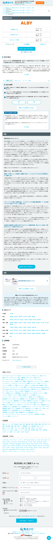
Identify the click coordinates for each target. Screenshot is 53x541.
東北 (3, 316)
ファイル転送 (31, 385)
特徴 (19, 101)
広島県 (11, 330)
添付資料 (4, 508)
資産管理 (37, 414)
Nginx (21, 447)
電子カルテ (20, 404)
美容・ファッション (16, 428)
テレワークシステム (39, 381)
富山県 (46, 322)
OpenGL (36, 447)
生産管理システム (45, 404)
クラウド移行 (30, 387)
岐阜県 (20, 322)
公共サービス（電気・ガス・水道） (11, 432)
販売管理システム (30, 410)
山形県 (24, 316)
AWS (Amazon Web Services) (41, 387)
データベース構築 (42, 393)
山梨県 (29, 322)
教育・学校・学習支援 (41, 430)
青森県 (11, 316)
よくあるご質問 (20, 532)
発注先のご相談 (40, 2)
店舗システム (37, 377)
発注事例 (32, 1)
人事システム (15, 399)
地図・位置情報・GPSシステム (25, 377)
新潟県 (38, 322)
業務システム (15, 29)
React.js (28, 443)
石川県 (42, 322)
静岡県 (16, 322)
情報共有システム (35, 389)
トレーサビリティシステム (9, 414)
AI (2, 440)
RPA (5, 440)
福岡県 (11, 333)
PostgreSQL (5, 443)
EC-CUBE (24, 445)
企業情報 (27, 44)
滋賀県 (29, 327)
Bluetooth (5, 449)
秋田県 (20, 316)
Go (35, 440)
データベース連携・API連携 (19, 395)
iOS (44, 445)
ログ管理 (42, 414)
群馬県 (39, 319)
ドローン (21, 440)
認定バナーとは (35, 533)
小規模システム (18, 381)
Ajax (48, 447)
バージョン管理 (6, 416)
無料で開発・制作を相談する (27, 48)
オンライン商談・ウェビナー (9, 403)
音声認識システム (19, 408)
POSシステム (38, 410)
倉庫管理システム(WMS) (8, 412)
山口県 (20, 330)
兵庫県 (16, 327)
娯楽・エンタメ (6, 428)
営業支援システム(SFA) (32, 401)
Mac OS (40, 445)
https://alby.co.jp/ (16, 360)
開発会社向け (18, 533)
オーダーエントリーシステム (9, 379)
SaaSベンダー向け (26, 533)
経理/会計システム (29, 408)
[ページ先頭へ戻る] (49, 537)
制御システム (5, 404)
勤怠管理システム (6, 399)
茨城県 (30, 319)
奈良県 (24, 327)
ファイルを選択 (23, 510)
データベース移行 (6, 395)
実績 (34, 101)
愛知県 (11, 322)
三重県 (24, 322)
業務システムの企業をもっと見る (26, 107)
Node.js (23, 449)
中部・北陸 (5, 322)
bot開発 (39, 397)
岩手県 (16, 316)
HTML (4, 442)
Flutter (40, 443)
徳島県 (33, 330)
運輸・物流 (41, 424)
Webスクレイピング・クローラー (10, 451)
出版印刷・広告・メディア (37, 426)
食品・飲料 (22, 424)
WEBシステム (15, 34)
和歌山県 (34, 327)
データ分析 (18, 376)
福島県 (33, 316)
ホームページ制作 (15, 40)
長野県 (33, 322)
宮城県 (29, 316)
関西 (3, 327)
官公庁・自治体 (25, 432)
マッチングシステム (26, 376)
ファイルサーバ (6, 383)
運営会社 (14, 532)
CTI (40, 401)
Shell (34, 442)
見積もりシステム (46, 401)
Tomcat (26, 447)
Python (32, 440)
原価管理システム (26, 406)
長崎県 (24, 333)
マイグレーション (14, 387)
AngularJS (45, 443)
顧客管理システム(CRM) (20, 401)
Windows (35, 445)
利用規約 (24, 516)
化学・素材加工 (15, 424)
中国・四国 (5, 330)
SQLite (23, 443)
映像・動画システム (23, 379)
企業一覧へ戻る (27, 367)
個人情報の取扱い (32, 516)
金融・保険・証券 (15, 426)
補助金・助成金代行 (28, 381)
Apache (17, 447)
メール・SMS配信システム (33, 395)
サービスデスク (30, 414)
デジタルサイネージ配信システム (28, 397)
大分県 (16, 333)
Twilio (27, 449)
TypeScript (39, 442)
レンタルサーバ (15, 383)
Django (4, 445)
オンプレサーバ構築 (25, 383)
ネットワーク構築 (6, 385)
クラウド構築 (23, 387)
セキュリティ (5, 387)
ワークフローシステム (8, 391)
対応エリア (43, 44)
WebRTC (32, 449)
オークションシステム (8, 381)
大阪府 (11, 327)
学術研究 (33, 430)
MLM (31, 403)
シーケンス (22, 451)
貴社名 (4, 473)
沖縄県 (43, 333)
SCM (28, 403)
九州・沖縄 (5, 333)
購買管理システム (33, 412)
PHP (25, 440)
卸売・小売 (47, 424)
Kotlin (45, 440)
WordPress (19, 445)
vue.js (8, 445)
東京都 (11, 319)
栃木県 (34, 319)
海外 (3, 336)
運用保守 (46, 381)
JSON (19, 442)
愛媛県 (42, 330)
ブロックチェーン (13, 440)
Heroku (31, 447)
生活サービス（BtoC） (37, 428)
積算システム (13, 404)
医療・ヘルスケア (19, 430)
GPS (19, 449)
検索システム (5, 377)
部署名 (4, 483)
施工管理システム (16, 406)
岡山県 (16, 330)
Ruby (28, 440)
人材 (29, 426)
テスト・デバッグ (20, 414)
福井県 (11, 324)
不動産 (36, 424)
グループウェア (38, 391)
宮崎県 (33, 333)
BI (3, 376)
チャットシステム (22, 403)
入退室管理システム (19, 393)
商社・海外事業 (6, 426)
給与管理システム (33, 399)
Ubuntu (13, 447)
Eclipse (40, 447)
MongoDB (18, 443)
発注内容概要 (6, 499)
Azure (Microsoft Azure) (24, 389)
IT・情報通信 (24, 426)
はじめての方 (18, 1)
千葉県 (25, 319)
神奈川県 (16, 319)
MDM (37, 385)
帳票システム (38, 408)
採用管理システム (43, 399)
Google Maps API (13, 449)
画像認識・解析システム (8, 408)
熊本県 (29, 333)
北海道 (4, 313)
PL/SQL (30, 442)
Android (47, 445)
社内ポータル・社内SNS (31, 393)
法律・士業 (27, 430)
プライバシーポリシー (34, 532)
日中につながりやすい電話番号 (9, 492)
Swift (38, 440)
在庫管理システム (6, 410)
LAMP (44, 447)
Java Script (14, 442)
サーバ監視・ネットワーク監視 (20, 385)
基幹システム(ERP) (38, 403)
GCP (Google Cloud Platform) (10, 389)
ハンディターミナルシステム (38, 406)
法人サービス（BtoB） (8, 430)
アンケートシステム (7, 397)
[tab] (9, 80)
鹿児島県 (38, 333)
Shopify (30, 445)
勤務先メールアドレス (8, 487)
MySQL (45, 442)
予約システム (35, 376)
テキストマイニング (9, 376)
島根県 (29, 330)
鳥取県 (24, 330)
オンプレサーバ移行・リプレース (38, 383)
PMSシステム (13, 377)
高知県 (46, 330)
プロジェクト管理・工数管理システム (23, 391)
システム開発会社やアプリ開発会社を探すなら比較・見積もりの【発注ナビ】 (16, 7)
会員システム (43, 376)
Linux (3, 447)
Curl (49, 440)
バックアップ (14, 416)
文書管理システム (45, 389)
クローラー (16, 397)
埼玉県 (21, 319)
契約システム (46, 408)
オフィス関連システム (8, 393)
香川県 (38, 330)
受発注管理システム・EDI (18, 410)
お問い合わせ (42, 533)
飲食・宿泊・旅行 (26, 428)
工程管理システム (6, 406)
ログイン (48, 2)
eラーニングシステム (7, 401)
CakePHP (13, 445)
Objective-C (24, 442)
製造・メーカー (6, 424)
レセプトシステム (28, 404)
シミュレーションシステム (35, 379)
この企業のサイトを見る (27, 52)
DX (7, 440)
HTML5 (8, 442)
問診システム (36, 404)
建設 (32, 424)
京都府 (20, 327)
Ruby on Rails (34, 443)
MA (42, 397)
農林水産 (28, 424)
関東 (3, 319)
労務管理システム (24, 399)
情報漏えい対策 (43, 385)
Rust (42, 440)
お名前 (4, 478)
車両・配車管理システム (22, 412)
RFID (48, 406)
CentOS (8, 447)
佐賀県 (20, 333)
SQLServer (12, 443)
